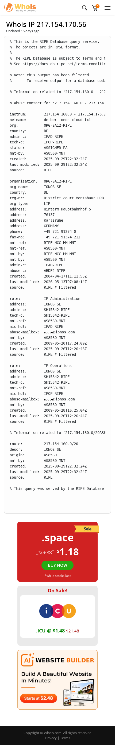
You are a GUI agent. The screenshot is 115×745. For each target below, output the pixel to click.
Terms (65, 737)
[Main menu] (106, 7)
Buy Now (57, 565)
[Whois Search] (85, 7)
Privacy (51, 737)
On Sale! (57, 590)
